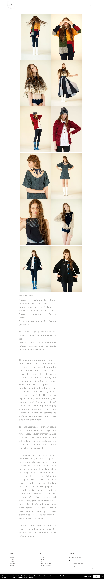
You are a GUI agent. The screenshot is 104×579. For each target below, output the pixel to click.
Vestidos (12, 565)
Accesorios (12, 563)
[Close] (102, 576)
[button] (91, 5)
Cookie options (87, 576)
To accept (96, 576)
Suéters (12, 561)
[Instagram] (70, 560)
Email (74, 566)
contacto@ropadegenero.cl (75, 557)
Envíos (41, 561)
